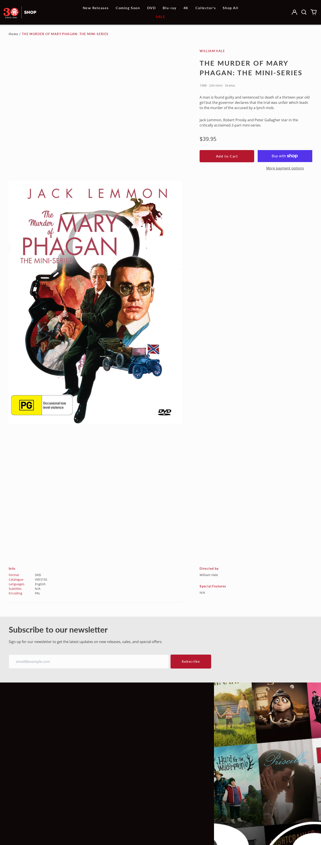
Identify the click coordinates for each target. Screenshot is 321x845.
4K (185, 8)
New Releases (96, 8)
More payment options (285, 168)
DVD (151, 8)
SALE (160, 16)
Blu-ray (169, 8)
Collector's (205, 8)
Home (13, 34)
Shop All (230, 8)
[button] (304, 12)
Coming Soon (128, 8)
